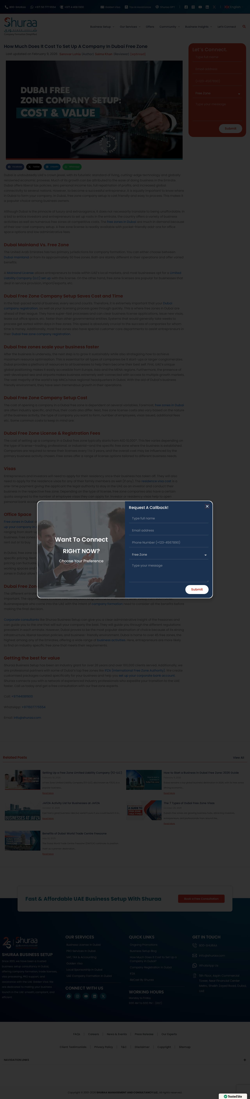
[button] (207, 506)
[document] (125, 549)
